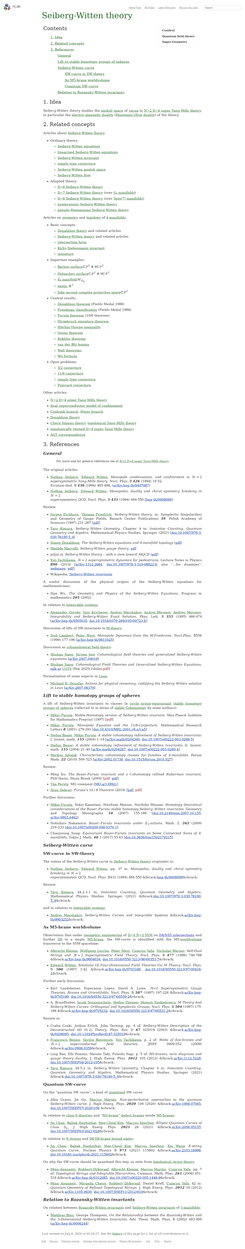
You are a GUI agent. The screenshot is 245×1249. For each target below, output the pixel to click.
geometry (70, 217)
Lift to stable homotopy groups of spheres (93, 62)
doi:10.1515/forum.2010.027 (148, 759)
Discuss (54, 1241)
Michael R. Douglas (66, 683)
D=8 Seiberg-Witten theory (80, 198)
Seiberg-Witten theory (86, 133)
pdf (96, 522)
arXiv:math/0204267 (109, 749)
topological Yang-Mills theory (112, 423)
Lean (103, 676)
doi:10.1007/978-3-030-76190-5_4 (92, 1076)
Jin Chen (57, 1123)
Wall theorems (69, 350)
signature (66, 254)
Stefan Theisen (125, 1002)
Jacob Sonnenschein (94, 1002)
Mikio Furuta (61, 715)
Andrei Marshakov (125, 612)
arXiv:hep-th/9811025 (95, 640)
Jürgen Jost (85, 654)
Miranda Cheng (92, 1183)
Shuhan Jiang (61, 654)
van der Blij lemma (73, 344)
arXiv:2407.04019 (83, 659)
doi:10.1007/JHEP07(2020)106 (75, 1108)
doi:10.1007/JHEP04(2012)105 (75, 1062)
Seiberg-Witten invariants (90, 574)
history (117, 1233)
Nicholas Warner (170, 951)
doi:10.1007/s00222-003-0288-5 (167, 739)
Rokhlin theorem (72, 339)
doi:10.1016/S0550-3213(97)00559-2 (100, 996)
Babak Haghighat (81, 1123)
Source (167, 1241)
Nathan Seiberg (64, 477)
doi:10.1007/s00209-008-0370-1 (91, 827)
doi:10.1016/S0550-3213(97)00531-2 (139, 1011)
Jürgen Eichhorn (64, 514)
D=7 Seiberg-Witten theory (80, 192)
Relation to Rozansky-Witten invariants (91, 92)
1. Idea (56, 37)
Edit (44, 1241)
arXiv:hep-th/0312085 (89, 1178)
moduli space (112, 110)
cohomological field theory (89, 647)
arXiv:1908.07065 (186, 1104)
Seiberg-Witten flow (74, 175)
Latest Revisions (167, 7)
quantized (117, 1092)
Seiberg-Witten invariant (78, 158)
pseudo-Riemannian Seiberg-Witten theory (93, 210)
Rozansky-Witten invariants (101, 1207)
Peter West (85, 635)
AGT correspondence (67, 435)
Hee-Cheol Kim (111, 1123)
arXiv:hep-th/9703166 (123, 969)
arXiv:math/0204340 (123, 739)
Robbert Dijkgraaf (93, 1169)
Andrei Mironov (157, 612)
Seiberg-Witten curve (76, 68)
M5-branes (165, 1115)
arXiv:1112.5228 (187, 1058)
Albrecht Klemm (63, 951)
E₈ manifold (67, 279)
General (64, 55)
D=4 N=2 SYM (140, 935)
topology (93, 217)
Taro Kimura (61, 528)
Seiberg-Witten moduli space (82, 169)
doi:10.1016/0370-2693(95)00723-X (117, 621)
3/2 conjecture (69, 368)
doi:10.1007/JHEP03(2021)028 (75, 1131)
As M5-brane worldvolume (87, 80)
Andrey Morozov (187, 612)
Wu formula (67, 356)
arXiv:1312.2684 (89, 564)
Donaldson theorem (74, 304)
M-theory (113, 628)
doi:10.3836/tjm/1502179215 (148, 837)
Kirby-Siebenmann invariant (81, 248)
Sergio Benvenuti (98, 1040)
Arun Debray (61, 790)
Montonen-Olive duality (135, 115)
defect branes (132, 1115)
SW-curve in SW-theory (85, 74)
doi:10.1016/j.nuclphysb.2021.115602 (81, 1154)
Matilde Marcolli (64, 548)
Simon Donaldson (64, 543)
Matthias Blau (62, 1215)
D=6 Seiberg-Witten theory (80, 187)
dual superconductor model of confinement (86, 406)
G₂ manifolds (124, 192)
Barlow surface (70, 267)
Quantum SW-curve (81, 86)
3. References (62, 49)
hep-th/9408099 (159, 499)
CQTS (67, 669)
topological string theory (173, 1162)
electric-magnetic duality (92, 115)
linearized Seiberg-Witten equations (88, 152)
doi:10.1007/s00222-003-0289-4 (153, 749)
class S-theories (79, 1115)
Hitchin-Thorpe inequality (79, 327)
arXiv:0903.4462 (63, 817)
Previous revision (70, 1241)
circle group (140, 703)
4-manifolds (116, 217)
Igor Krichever (95, 612)
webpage (57, 568)
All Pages (150, 7)
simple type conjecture (77, 163)
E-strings (73, 1138)
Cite (148, 1241)
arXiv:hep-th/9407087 (131, 485)
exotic (65, 286)
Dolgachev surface (73, 274)
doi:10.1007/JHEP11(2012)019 (118, 1192)
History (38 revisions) (130, 1241)
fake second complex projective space (89, 292)
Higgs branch (91, 411)
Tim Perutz (59, 784)
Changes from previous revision (99, 1241)
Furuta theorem (71, 315)
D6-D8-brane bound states (111, 1138)
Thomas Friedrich (96, 514)
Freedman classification (77, 310)
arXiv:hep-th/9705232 (89, 1011)
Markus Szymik (63, 755)
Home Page (135, 7)
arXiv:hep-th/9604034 (82, 959)
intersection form (72, 242)
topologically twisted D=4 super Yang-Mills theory (92, 429)
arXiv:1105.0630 (78, 1192)
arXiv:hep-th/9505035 (69, 621)
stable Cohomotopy (130, 708)
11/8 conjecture (70, 373)
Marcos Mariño (102, 1099)
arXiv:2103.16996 (186, 1150)
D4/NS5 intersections (176, 935)
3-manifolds (190, 1207)
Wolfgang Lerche (94, 951)
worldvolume (191, 939)
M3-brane (110, 1115)
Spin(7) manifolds (128, 198)
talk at (55, 669)
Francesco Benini (65, 1040)
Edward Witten (94, 477)
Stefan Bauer (61, 735)
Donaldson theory (72, 231)
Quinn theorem (70, 333)
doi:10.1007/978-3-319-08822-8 (132, 564)
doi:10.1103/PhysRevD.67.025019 (98, 1034)
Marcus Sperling (140, 1123)
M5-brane (95, 939)
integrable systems (82, 605)
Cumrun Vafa (143, 951)
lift (60, 939)
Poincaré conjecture (74, 385)
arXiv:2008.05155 (186, 1127)
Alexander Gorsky (65, 612)
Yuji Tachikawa (62, 560)
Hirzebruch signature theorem (83, 321)
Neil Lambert (61, 635)
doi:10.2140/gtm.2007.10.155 (177, 813)
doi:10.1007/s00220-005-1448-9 (135, 1178)
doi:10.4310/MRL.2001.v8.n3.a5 (119, 729)
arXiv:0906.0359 (78, 1048)
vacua (133, 110)
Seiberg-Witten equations (79, 146)
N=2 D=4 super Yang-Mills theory (172, 110)
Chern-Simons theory (67, 423)
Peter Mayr (120, 951)
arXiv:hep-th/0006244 (69, 1223)
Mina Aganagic (63, 1169)
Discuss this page (188, 7)
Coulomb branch (64, 411)
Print (157, 1241)
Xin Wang (176, 1146)
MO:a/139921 (106, 784)
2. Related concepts (67, 43)
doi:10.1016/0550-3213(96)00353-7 (131, 959)
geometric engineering (103, 935)
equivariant (161, 703)
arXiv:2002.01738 (108, 759)
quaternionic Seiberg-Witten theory (87, 204)
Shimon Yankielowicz (158, 1002)
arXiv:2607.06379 (79, 688)
